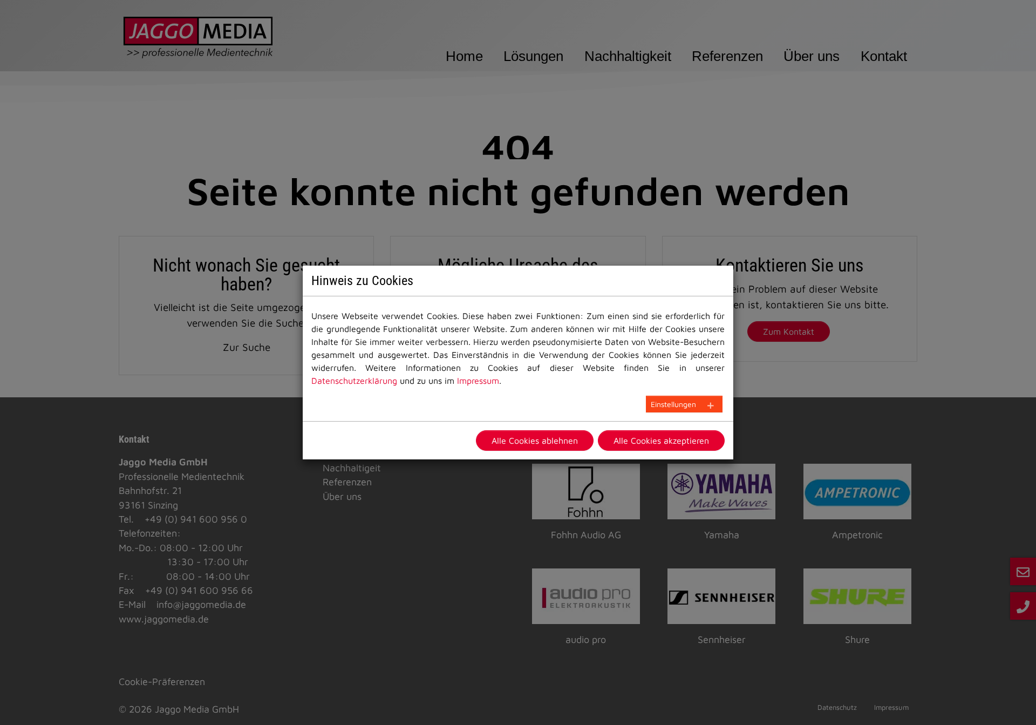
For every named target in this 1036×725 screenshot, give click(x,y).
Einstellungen (673, 404)
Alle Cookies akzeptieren (661, 440)
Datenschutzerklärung (354, 380)
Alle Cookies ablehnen (535, 440)
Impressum (478, 380)
